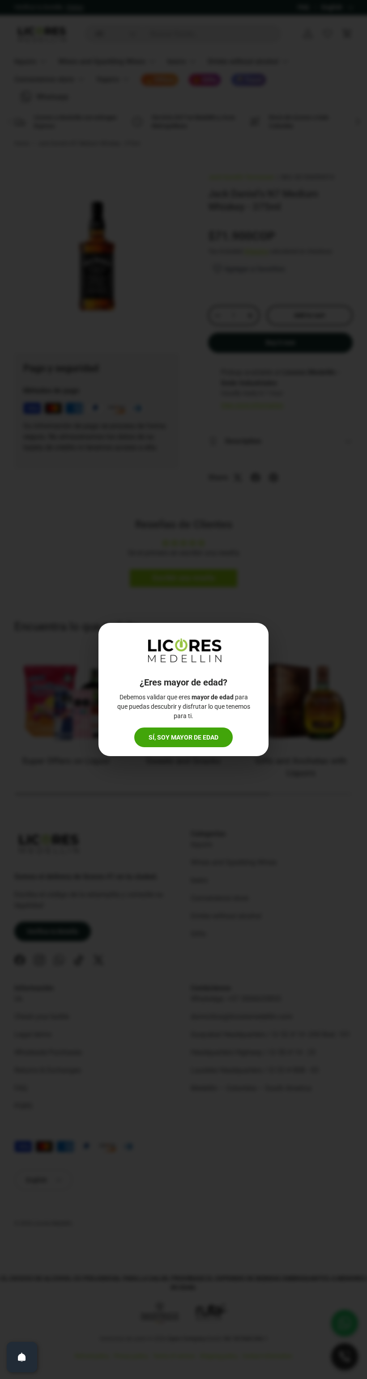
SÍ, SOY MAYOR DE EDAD (183, 737)
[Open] (22, 1357)
